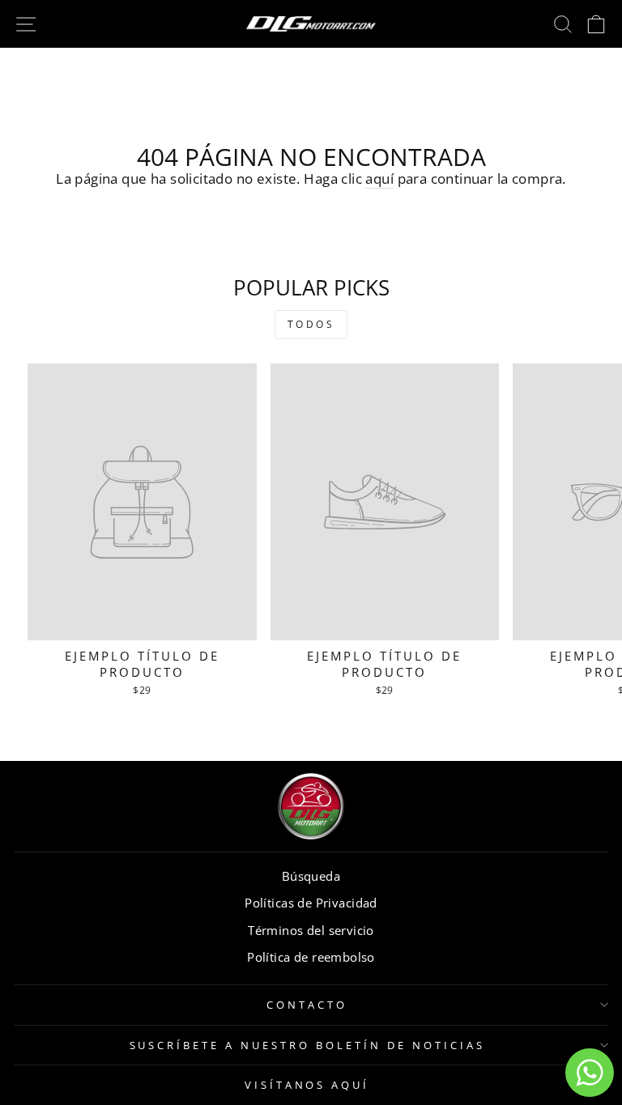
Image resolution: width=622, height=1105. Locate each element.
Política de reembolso (311, 957)
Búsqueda (311, 876)
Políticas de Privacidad (311, 903)
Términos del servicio (311, 930)
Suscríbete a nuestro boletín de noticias (307, 1045)
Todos (311, 324)
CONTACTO (306, 1004)
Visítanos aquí (307, 1084)
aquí (379, 178)
